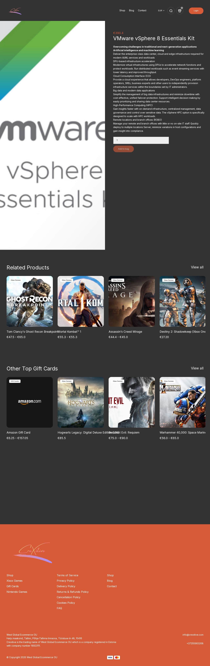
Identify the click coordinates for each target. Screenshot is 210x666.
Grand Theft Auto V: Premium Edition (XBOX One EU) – (100, 499)
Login (196, 11)
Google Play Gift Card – (84, 495)
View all (197, 267)
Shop (122, 10)
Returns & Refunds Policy (73, 591)
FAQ (59, 608)
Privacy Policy (65, 580)
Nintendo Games (17, 591)
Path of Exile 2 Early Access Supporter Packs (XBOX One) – (109, 503)
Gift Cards (13, 586)
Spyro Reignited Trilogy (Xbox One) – (47, 503)
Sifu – (11, 495)
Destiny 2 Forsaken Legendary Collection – (42, 495)
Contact (142, 10)
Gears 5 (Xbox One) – (22, 499)
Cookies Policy (66, 602)
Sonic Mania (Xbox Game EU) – (155, 499)
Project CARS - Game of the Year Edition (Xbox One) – (133, 495)
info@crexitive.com (193, 634)
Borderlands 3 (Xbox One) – (185, 495)
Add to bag (123, 149)
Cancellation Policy (68, 597)
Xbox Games (14, 580)
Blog (131, 10)
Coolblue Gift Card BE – (162, 503)
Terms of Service (67, 575)
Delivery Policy (66, 586)
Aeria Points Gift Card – (51, 499)
